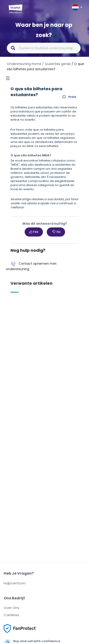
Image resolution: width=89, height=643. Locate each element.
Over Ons (11, 607)
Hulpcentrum (15, 583)
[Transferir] (36, 326)
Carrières (11, 615)
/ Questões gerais (56, 64)
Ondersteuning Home (24, 64)
